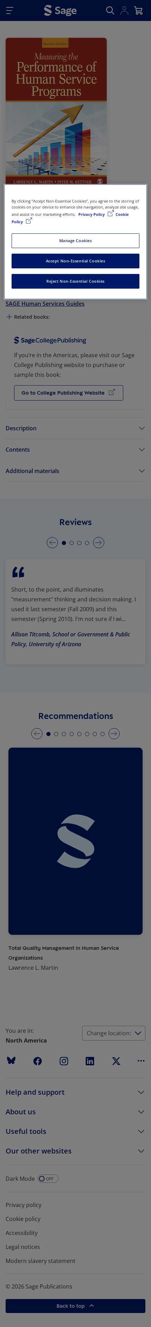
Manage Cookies (75, 240)
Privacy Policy (92, 214)
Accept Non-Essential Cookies (75, 260)
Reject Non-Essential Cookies (75, 281)
